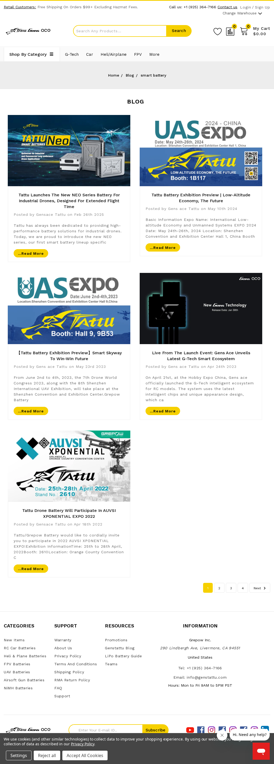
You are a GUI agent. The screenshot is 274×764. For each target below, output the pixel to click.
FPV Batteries (17, 664)
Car (89, 54)
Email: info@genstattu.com (200, 677)
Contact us (227, 7)
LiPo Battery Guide (123, 656)
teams (111, 664)
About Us (63, 648)
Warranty (62, 640)
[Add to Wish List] (217, 30)
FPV (138, 54)
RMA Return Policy (72, 680)
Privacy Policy (67, 656)
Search (179, 30)
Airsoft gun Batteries (24, 680)
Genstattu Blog (119, 648)
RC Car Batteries (20, 648)
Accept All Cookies (85, 755)
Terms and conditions (75, 664)
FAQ (58, 688)
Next (258, 588)
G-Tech (72, 54)
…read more (31, 253)
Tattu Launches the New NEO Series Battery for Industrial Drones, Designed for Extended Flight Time (69, 200)
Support (62, 696)
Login (245, 7)
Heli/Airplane (114, 54)
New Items (14, 640)
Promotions (116, 640)
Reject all (47, 755)
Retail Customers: (20, 7)
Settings (18, 755)
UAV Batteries (17, 672)
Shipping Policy (69, 672)
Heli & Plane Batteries (25, 656)
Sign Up (262, 7)
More (154, 54)
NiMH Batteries (18, 688)
